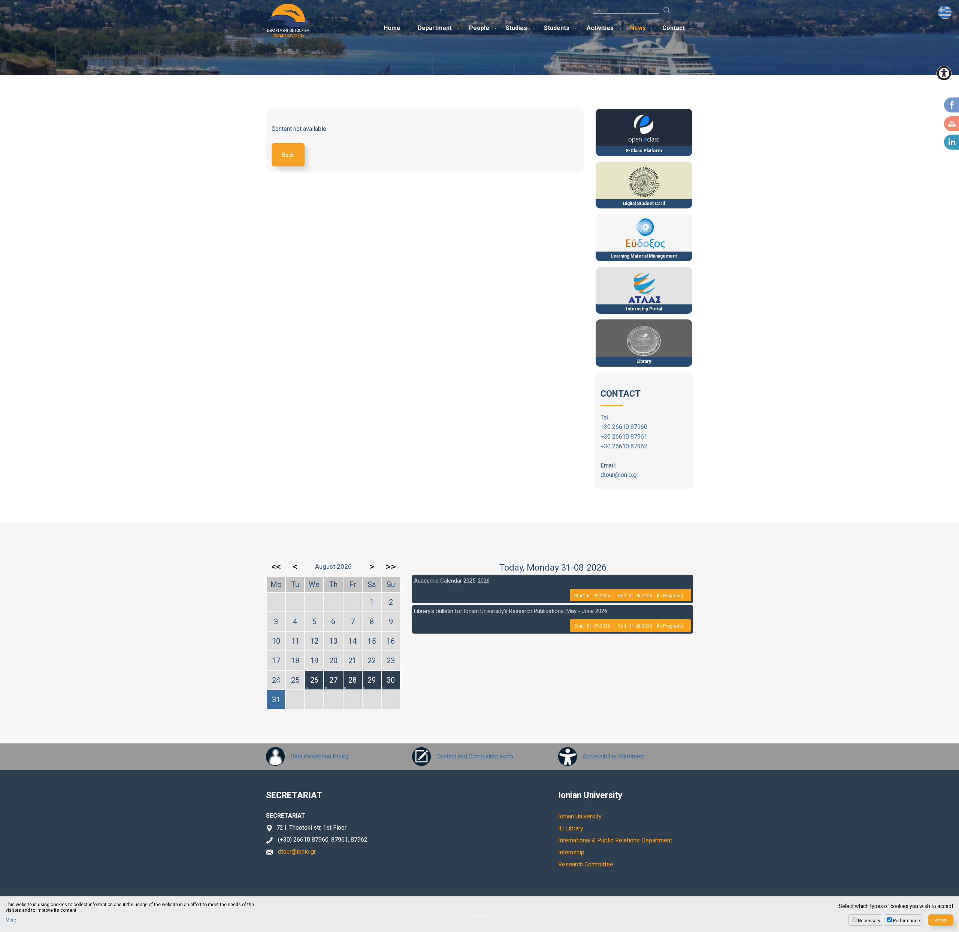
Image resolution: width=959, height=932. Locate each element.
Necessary (869, 920)
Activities (600, 27)
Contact (673, 27)
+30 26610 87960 (623, 426)
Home (392, 27)
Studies (516, 27)
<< (276, 566)
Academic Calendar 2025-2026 (452, 580)
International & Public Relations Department (615, 840)
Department (435, 27)
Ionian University (580, 816)
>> (390, 566)
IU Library (570, 828)
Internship (571, 852)
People (479, 27)
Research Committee (585, 864)
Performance (906, 920)
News (638, 27)
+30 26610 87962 (623, 446)
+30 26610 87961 (623, 436)
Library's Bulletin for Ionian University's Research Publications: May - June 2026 (510, 611)
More (11, 920)
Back (288, 154)
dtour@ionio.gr (619, 474)
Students (556, 27)
